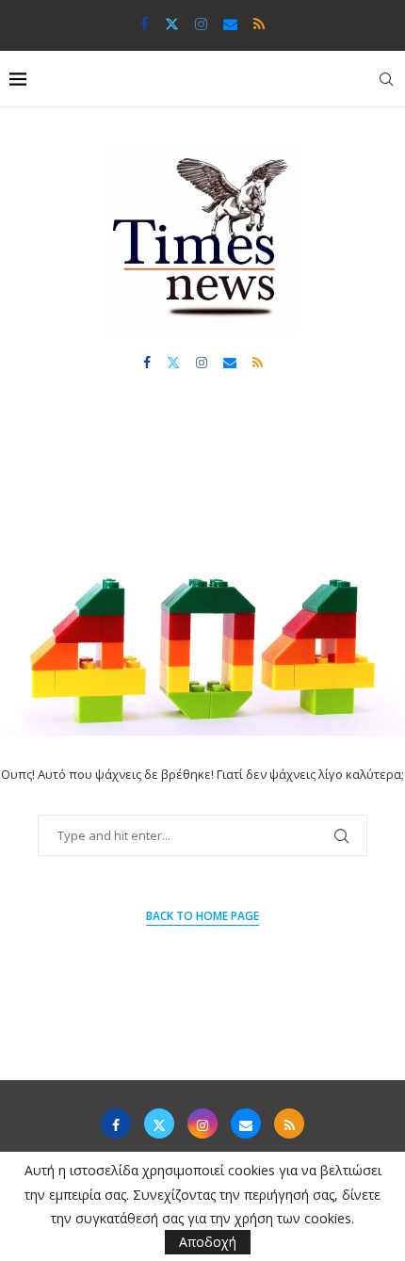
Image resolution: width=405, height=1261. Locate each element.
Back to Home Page (202, 916)
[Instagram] (201, 23)
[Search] (386, 79)
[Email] (230, 23)
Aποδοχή (207, 1242)
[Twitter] (172, 23)
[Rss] (259, 23)
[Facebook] (144, 23)
